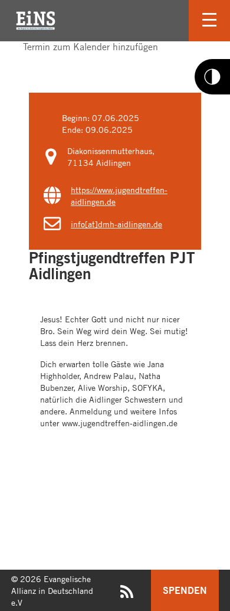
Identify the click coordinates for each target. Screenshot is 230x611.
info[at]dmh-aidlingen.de (116, 223)
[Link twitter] (24, 57)
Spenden (185, 590)
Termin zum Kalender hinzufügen (89, 47)
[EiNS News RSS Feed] (126, 594)
